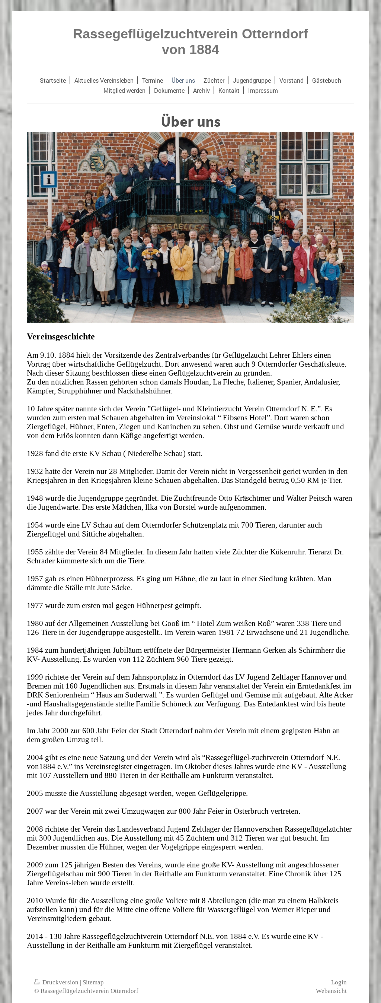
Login (339, 982)
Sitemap (93, 982)
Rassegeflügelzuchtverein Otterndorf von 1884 (190, 41)
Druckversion (60, 982)
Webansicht (331, 990)
